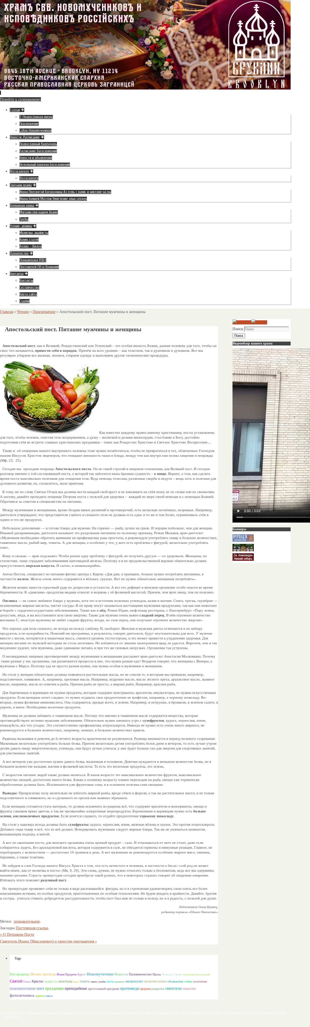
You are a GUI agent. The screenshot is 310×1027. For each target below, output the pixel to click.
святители (173, 988)
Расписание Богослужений (196, 974)
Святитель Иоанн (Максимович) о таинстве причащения (48, 941)
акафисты (51, 981)
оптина (188, 981)
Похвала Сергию (172, 974)
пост (40, 988)
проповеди (129, 988)
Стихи (27, 981)
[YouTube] (241, 322)
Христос (37, 981)
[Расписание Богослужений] (259, 322)
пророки (145, 988)
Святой (16, 981)
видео (76, 981)
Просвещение (44, 312)
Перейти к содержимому (20, 99)
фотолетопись (22, 995)
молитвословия (155, 981)
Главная (6, 312)
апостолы (65, 981)
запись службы (98, 981)
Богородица (19, 974)
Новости (121, 974)
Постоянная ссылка (32, 928)
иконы (110, 981)
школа (49, 995)
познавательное (27, 921)
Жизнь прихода (43, 974)
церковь (40, 995)
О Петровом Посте (17, 934)
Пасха (157, 974)
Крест (82, 974)
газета (85, 981)
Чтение (23, 312)
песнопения (200, 981)
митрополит (134, 981)
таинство (189, 988)
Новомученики (100, 974)
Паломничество (140, 974)
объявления (175, 981)
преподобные (76, 988)
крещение (119, 982)
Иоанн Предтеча (67, 974)
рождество (157, 988)
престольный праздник (103, 988)
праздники (54, 988)
